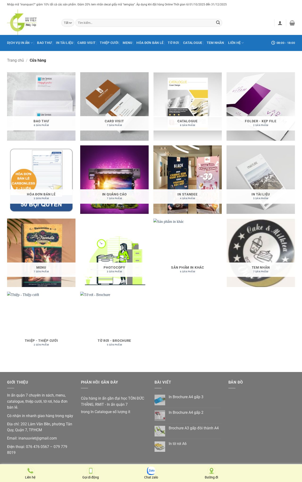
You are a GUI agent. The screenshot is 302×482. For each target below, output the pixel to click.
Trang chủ (15, 60)
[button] (280, 23)
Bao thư (44, 43)
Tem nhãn (215, 43)
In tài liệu (64, 43)
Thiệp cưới (109, 43)
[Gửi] (218, 23)
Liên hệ (234, 43)
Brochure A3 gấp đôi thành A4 (194, 428)
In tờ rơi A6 (178, 443)
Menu (127, 43)
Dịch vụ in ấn (18, 43)
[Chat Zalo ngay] (151, 469)
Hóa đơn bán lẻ (150, 43)
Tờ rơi (173, 43)
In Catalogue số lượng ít (110, 412)
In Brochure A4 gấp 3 (186, 397)
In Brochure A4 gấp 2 (186, 412)
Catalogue (192, 43)
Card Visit (86, 43)
